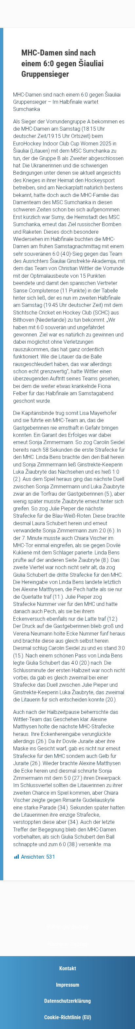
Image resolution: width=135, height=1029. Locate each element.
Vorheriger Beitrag (67, 927)
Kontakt (67, 968)
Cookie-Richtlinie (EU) (67, 1017)
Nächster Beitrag (67, 944)
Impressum (67, 985)
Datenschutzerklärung (67, 1001)
